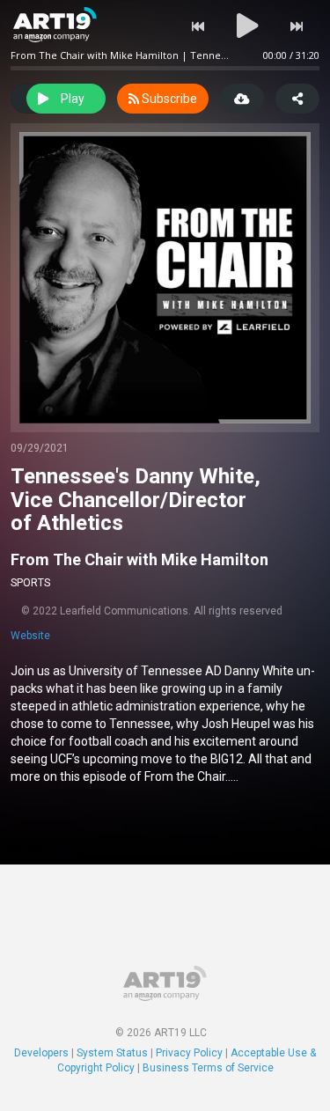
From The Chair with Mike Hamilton (139, 559)
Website (30, 635)
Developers (41, 1053)
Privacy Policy (189, 1053)
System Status (112, 1053)
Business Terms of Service (208, 1068)
